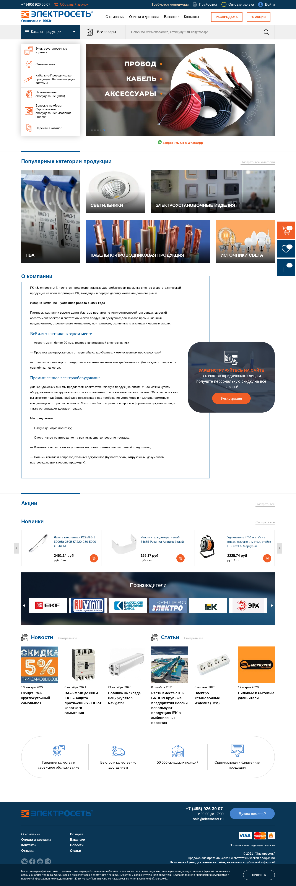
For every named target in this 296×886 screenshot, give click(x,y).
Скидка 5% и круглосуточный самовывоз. (35, 698)
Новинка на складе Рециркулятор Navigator (124, 698)
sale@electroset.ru (208, 819)
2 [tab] (95, 130)
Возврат (76, 834)
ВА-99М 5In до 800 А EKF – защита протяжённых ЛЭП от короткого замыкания (83, 703)
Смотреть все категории (258, 162)
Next (279, 548)
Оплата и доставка (144, 17)
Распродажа (227, 17)
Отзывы (27, 850)
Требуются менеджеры (170, 4)
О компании (115, 17)
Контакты (191, 17)
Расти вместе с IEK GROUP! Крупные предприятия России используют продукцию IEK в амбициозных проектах (169, 707)
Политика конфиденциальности (252, 845)
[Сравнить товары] (286, 267)
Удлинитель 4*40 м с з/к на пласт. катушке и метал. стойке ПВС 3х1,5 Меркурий (249, 542)
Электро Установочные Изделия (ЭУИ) (207, 698)
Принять (259, 874)
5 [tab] (104, 130)
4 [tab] (101, 130)
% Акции (259, 17)
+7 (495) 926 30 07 (35, 4)
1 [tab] (92, 130)
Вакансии (171, 17)
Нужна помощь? (252, 813)
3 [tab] (98, 130)
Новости (76, 845)
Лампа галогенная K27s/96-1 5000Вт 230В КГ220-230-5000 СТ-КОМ (75, 542)
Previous (16, 548)
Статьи (75, 850)
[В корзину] (94, 558)
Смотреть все (265, 504)
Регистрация (231, 398)
